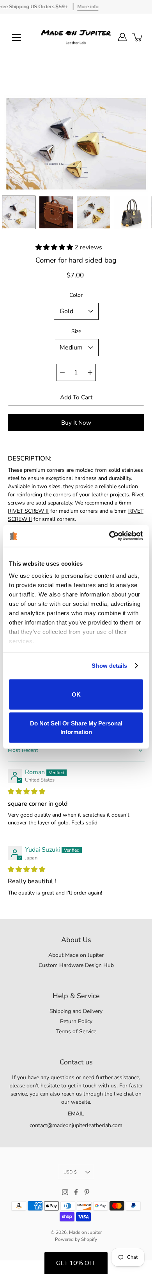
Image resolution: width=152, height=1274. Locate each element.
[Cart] (138, 37)
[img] (26, 791)
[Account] (122, 37)
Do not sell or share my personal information (76, 727)
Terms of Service (76, 1031)
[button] (54, 247)
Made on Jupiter (85, 1232)
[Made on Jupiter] (76, 37)
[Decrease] (62, 372)
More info (87, 6)
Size (76, 331)
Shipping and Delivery (76, 1011)
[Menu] (16, 37)
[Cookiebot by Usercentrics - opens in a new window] (109, 536)
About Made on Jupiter (76, 955)
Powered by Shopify (76, 1239)
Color (76, 295)
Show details (109, 665)
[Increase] (90, 372)
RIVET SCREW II (28, 511)
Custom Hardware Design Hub (76, 965)
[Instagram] (65, 1192)
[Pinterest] (86, 1192)
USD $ (70, 1172)
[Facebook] (76, 1192)
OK (76, 694)
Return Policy (76, 1021)
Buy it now (76, 422)
